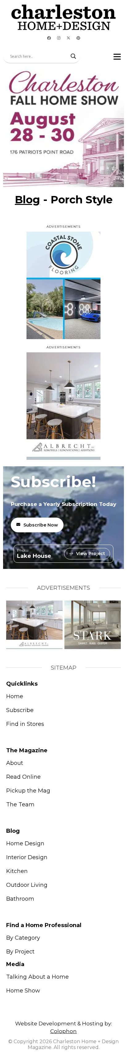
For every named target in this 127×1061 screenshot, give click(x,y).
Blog (27, 199)
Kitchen (17, 871)
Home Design (25, 843)
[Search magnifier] (73, 56)
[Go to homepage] (63, 17)
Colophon (63, 1031)
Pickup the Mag (28, 790)
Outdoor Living (26, 885)
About (14, 763)
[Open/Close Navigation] (117, 56)
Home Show (23, 990)
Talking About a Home (37, 976)
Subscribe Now (40, 525)
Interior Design (26, 857)
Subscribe (20, 710)
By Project (20, 951)
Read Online (23, 776)
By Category (23, 937)
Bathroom (20, 898)
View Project (90, 553)
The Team (20, 804)
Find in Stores (25, 724)
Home (14, 696)
